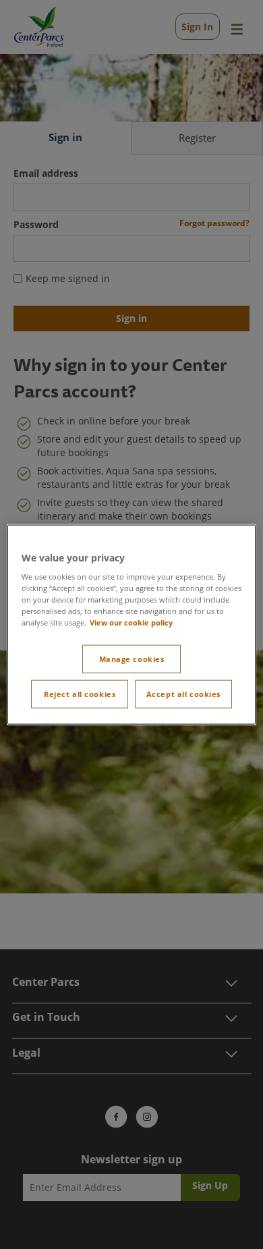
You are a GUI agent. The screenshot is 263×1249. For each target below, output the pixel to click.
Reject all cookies (79, 694)
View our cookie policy (131, 622)
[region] (132, 624)
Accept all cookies (183, 694)
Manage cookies (132, 659)
